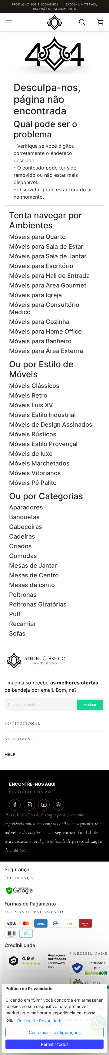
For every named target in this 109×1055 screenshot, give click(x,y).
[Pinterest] (58, 805)
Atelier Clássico (26, 815)
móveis (11, 832)
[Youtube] (44, 805)
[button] (9, 22)
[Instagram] (29, 805)
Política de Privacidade (40, 1020)
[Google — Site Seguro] (19, 890)
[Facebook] (15, 805)
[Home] (54, 22)
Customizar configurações (55, 1032)
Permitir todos (54, 1044)
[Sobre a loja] (36, 660)
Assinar (90, 704)
